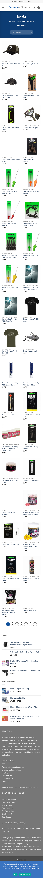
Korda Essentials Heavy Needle (31, 256)
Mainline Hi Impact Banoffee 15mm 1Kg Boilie (9, 612)
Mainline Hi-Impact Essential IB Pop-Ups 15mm (30, 546)
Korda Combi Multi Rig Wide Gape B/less (31, 384)
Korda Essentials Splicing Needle (31, 192)
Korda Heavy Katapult (30, 64)
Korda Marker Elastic (30, 610)
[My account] (34, 7)
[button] (3, 7)
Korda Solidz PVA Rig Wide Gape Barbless (30, 288)
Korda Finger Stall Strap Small (10, 129)
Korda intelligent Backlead (29, 160)
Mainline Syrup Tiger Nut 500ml (31, 579)
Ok (15, 874)
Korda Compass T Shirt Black (31, 320)
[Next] (35, 624)
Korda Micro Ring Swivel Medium (31, 416)
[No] (40, 870)
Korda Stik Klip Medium (10, 544)
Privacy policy (25, 874)
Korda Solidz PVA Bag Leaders (30, 448)
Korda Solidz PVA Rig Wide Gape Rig (9, 320)
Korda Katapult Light (30, 128)
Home (12, 21)
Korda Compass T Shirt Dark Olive (10, 352)
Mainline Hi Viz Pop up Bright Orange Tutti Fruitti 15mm (10, 449)
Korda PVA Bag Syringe (31, 481)
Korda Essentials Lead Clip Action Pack (30, 224)
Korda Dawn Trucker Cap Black (11, 65)
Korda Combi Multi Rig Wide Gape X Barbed (10, 384)
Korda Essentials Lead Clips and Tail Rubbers (9, 256)
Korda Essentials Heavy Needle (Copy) (10, 192)
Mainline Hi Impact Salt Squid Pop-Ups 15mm (31, 513)
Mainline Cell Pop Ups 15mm (10, 482)
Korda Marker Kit (8, 415)
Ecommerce (21, 860)
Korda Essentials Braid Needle (10, 288)
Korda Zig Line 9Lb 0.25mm (8, 513)
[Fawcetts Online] (20, 7)
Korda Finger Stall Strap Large (31, 97)
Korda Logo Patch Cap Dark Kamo (10, 97)
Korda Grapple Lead (30, 351)
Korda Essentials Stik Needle (9, 224)
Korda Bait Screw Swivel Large (10, 579)
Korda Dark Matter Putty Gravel (11, 160)
